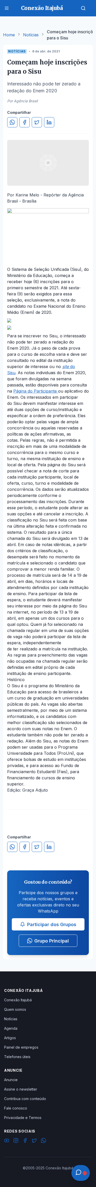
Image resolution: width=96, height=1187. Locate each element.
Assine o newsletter (20, 1089)
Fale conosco (15, 1108)
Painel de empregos (21, 1047)
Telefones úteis (17, 1057)
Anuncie (11, 1080)
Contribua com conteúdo (25, 1098)
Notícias (31, 34)
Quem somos (15, 1009)
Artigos (10, 1038)
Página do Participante (35, 391)
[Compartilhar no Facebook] (24, 122)
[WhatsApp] (43, 1141)
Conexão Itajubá (18, 1000)
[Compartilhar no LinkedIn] (49, 122)
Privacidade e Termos (22, 1117)
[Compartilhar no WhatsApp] (12, 122)
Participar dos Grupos (51, 924)
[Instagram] (15, 1141)
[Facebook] (25, 1141)
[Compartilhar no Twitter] (37, 122)
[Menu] (6, 8)
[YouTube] (6, 1141)
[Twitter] (34, 1141)
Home (9, 34)
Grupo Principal (51, 941)
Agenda (10, 1028)
